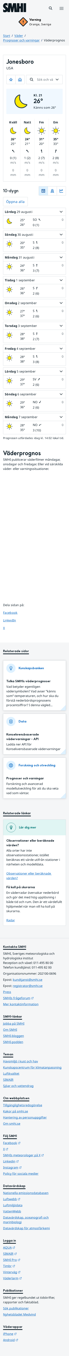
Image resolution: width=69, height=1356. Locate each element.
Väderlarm (31, 1278)
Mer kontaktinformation (21, 1004)
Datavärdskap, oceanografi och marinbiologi (26, 1219)
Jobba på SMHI (13, 1023)
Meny (61, 12)
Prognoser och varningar (21, 40)
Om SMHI (10, 1030)
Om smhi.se (11, 1123)
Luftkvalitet (11, 1073)
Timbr (28, 1266)
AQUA (28, 1247)
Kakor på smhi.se (15, 1111)
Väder (18, 36)
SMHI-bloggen (13, 1036)
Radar (10, 920)
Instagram (31, 1167)
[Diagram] (61, 190)
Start (6, 36)
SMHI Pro (30, 1260)
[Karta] (52, 190)
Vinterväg (30, 1272)
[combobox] (44, 79)
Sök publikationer (16, 1308)
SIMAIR (8, 1080)
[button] (50, 8)
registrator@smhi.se (28, 986)
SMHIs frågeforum (34, 998)
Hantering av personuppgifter (25, 1117)
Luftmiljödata (12, 1205)
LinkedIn (13, 620)
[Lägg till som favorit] (11, 79)
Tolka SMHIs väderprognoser (28, 681)
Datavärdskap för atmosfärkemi (26, 1228)
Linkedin (29, 1161)
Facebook (13, 612)
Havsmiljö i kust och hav (20, 1061)
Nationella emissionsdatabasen (25, 1193)
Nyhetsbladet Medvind (19, 1314)
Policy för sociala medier (21, 1173)
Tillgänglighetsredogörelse (22, 1105)
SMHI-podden (13, 1042)
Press (7, 992)
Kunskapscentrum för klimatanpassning (32, 1067)
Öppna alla (15, 201)
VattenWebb (12, 1211)
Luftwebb (30, 1199)
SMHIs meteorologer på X (34, 1155)
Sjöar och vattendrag (18, 1086)
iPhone (28, 1333)
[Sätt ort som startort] (20, 79)
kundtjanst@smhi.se (27, 980)
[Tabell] (43, 190)
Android (29, 1340)
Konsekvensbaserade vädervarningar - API (22, 736)
